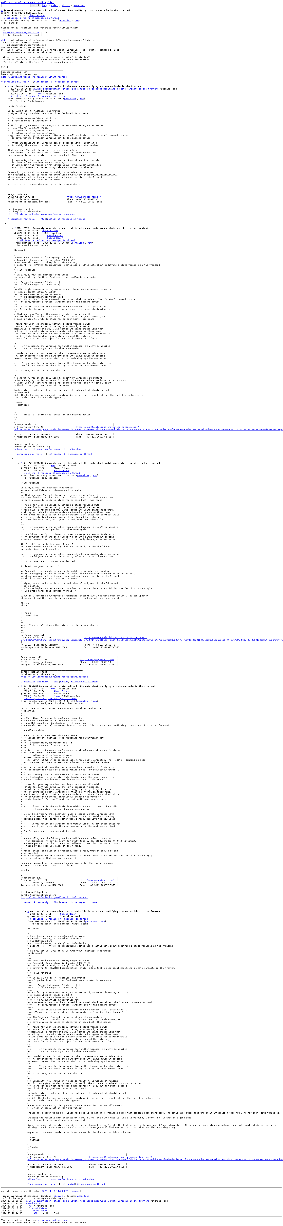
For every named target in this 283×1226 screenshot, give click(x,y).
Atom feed (79, 5)
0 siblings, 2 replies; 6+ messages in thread (46, 240)
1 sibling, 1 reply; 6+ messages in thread (50, 698)
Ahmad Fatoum (37, 15)
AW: (40, 93)
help (44, 5)
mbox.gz (58, 1196)
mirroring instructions (52, 1220)
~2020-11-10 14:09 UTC (54, 1191)
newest (76, 1191)
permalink (65, 20)
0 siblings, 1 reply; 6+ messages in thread (31, 18)
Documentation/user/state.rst (21, 32)
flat (36, 82)
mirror (66, 5)
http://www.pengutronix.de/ (84, 197)
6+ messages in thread (65, 82)
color (54, 5)
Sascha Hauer (55, 238)
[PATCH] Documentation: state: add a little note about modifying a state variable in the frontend (96, 89)
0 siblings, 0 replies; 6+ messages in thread (59, 919)
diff (4, 40)
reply (25, 82)
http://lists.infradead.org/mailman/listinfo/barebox (34, 77)
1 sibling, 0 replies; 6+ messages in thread (52, 473)
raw (77, 20)
